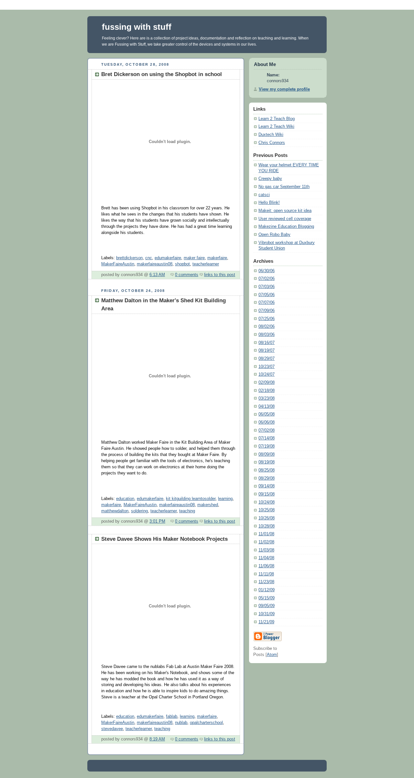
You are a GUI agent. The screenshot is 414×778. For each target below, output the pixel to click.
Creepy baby (270, 178)
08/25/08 (266, 470)
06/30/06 (266, 271)
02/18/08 (266, 390)
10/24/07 (266, 374)
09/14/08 (266, 486)
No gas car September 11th (284, 186)
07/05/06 (266, 295)
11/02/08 (266, 542)
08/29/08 (266, 478)
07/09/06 (266, 310)
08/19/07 (266, 350)
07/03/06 (266, 286)
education (125, 498)
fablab (171, 716)
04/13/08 (266, 406)
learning (225, 498)
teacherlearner (205, 264)
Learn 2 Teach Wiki (276, 126)
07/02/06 (266, 278)
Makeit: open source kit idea (284, 210)
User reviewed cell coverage (284, 219)
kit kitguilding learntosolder (190, 498)
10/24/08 (266, 502)
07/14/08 (266, 438)
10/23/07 (266, 366)
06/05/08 (266, 414)
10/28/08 (266, 526)
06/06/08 (266, 422)
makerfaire (217, 258)
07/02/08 (266, 430)
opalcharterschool (206, 722)
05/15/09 (266, 598)
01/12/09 (266, 590)
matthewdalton (114, 511)
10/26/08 (266, 518)
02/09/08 (266, 382)
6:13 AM (157, 274)
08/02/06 (266, 326)
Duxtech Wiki (270, 134)
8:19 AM (157, 739)
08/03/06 (266, 334)
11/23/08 (266, 582)
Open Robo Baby (274, 234)
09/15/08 (266, 494)
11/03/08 (266, 550)
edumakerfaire (168, 258)
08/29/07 (266, 358)
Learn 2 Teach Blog (276, 119)
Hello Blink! (269, 202)
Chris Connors (271, 142)
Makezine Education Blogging (286, 226)
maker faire (194, 258)
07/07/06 (266, 302)
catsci (264, 195)
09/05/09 (266, 606)
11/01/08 (266, 534)
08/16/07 (266, 342)
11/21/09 (266, 622)
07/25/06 (266, 319)
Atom (272, 654)
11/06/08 (266, 566)
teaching (187, 511)
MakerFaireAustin (117, 264)
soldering (139, 511)
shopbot (182, 264)
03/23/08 (266, 398)
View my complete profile (284, 89)
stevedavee (112, 729)
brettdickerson (129, 258)
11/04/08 (266, 558)
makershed (207, 505)
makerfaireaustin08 (154, 264)
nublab (181, 722)
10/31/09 (266, 614)
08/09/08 (266, 454)
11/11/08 (266, 574)
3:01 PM (157, 521)
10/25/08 (266, 510)
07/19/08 (266, 446)
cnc (148, 258)
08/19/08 (266, 462)
